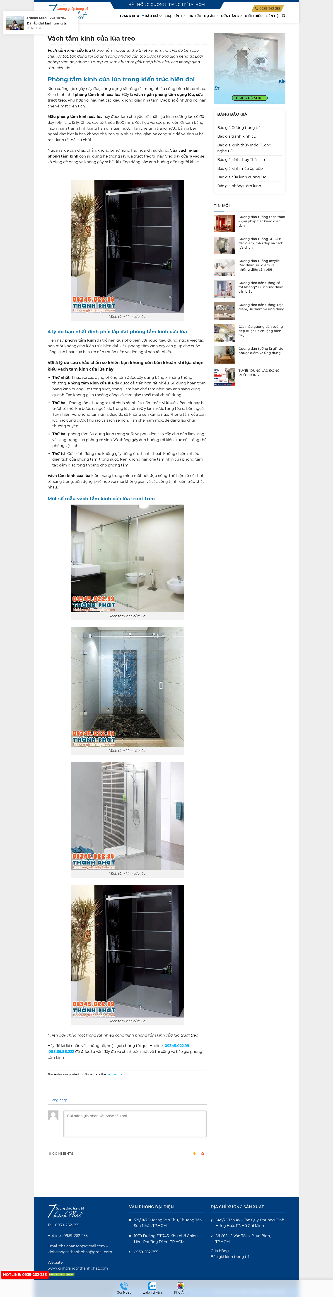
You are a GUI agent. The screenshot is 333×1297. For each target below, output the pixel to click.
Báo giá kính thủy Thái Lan (241, 160)
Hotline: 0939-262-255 (25, 1275)
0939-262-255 (67, 1225)
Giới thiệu (254, 16)
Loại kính (173, 16)
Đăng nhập (58, 1100)
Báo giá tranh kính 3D (236, 136)
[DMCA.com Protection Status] (61, 1274)
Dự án (209, 16)
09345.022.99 (177, 1046)
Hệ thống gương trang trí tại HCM (166, 4)
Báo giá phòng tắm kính (239, 186)
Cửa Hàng (220, 1251)
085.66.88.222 (61, 1051)
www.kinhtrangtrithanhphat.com (78, 1268)
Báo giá (152, 16)
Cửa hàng (230, 16)
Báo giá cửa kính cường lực (241, 177)
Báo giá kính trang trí (230, 1257)
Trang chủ (129, 16)
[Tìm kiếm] (283, 16)
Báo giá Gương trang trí (238, 128)
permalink (114, 1074)
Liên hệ (272, 16)
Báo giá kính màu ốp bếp (240, 168)
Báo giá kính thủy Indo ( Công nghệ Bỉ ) (244, 148)
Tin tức (194, 16)
